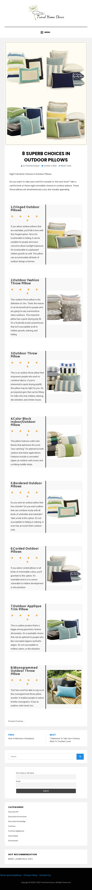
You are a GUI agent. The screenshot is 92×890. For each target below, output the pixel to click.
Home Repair (13, 836)
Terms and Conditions (11, 875)
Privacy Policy (30, 875)
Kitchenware (13, 841)
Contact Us (45, 875)
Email (18, 781)
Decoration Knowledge (17, 821)
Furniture (19, 721)
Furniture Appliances (16, 831)
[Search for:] (42, 757)
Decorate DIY (13, 812)
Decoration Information (17, 817)
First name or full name (25, 773)
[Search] (80, 757)
